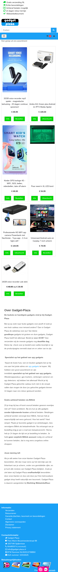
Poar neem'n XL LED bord (42, 186)
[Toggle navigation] (4, 36)
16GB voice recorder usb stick (15, 282)
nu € (14, 287)
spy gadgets (34, 366)
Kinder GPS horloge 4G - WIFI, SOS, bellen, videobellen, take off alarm (15, 183)
